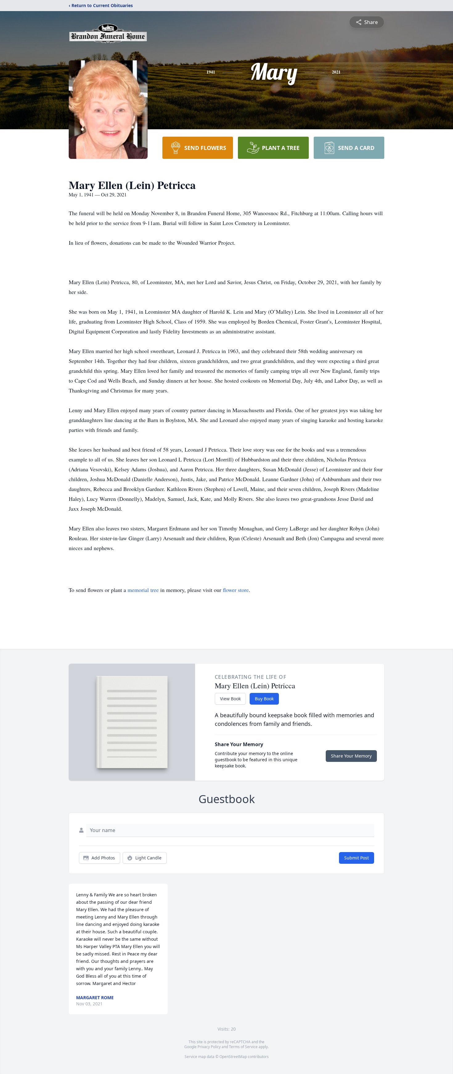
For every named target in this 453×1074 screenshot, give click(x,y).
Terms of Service (243, 1046)
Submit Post (356, 858)
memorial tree (143, 589)
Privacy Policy (209, 1046)
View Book (230, 699)
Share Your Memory (351, 756)
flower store (236, 589)
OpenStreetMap (233, 1056)
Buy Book (264, 699)
